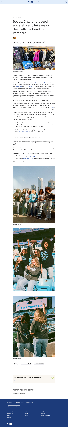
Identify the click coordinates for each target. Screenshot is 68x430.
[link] (14, 42)
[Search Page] (66, 2)
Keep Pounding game (24, 131)
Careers (8, 415)
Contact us (9, 417)
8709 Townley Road (28, 158)
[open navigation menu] (2, 1)
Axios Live (26, 413)
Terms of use (43, 413)
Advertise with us (10, 413)
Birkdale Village (32, 156)
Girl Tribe (19, 86)
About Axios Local (10, 411)
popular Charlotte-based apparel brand (37, 82)
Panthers (29, 86)
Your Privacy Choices (44, 415)
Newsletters (27, 411)
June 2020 (51, 107)
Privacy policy (43, 411)
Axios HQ (26, 415)
